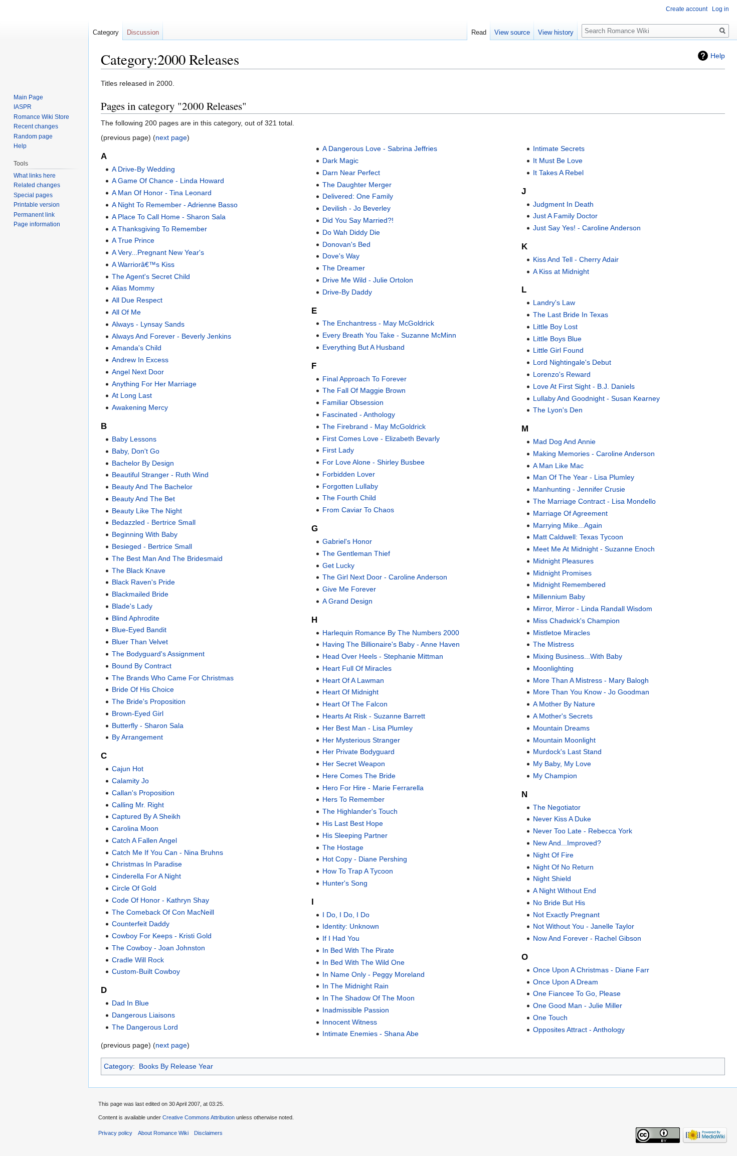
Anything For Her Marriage (154, 384)
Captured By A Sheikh (146, 816)
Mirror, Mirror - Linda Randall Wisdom (592, 609)
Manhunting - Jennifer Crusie (579, 489)
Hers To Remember (353, 799)
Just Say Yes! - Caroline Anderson (587, 228)
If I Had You (340, 938)
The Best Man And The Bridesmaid (167, 558)
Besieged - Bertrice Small (152, 546)
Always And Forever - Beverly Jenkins (171, 336)
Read (478, 32)
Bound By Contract (141, 666)
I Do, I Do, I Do (346, 915)
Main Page (28, 97)
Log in (720, 9)
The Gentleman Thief (356, 553)
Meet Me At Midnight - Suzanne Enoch (594, 549)
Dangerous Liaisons (143, 1015)
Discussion (143, 32)
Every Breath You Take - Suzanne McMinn (389, 335)
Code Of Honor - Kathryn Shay (160, 900)
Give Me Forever (349, 589)
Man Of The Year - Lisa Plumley (583, 477)
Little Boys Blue (557, 339)
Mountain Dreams (561, 728)
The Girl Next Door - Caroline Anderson (384, 577)
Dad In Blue (130, 1003)
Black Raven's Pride (143, 582)
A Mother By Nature (564, 704)
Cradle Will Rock (138, 960)
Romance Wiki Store (41, 116)
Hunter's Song (344, 883)
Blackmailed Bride (140, 594)
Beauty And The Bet (143, 499)
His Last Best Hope (352, 823)
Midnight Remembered (569, 585)
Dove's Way (340, 256)
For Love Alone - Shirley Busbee (373, 462)
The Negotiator (557, 807)
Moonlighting (553, 668)
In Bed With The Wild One (363, 962)
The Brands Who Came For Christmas (173, 678)
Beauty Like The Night (147, 511)
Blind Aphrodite (135, 618)
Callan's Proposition (143, 793)
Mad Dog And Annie (564, 442)
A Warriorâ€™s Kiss (143, 264)
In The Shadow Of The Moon (368, 998)
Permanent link (34, 214)
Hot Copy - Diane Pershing (364, 859)
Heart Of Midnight (350, 692)
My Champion (555, 776)
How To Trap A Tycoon (357, 871)
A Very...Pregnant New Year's (158, 252)
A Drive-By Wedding (143, 169)
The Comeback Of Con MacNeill (163, 912)
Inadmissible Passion (355, 1010)
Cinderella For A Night (146, 876)
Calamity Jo (130, 781)
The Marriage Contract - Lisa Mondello (594, 501)
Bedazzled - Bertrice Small (154, 522)
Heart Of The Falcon (355, 704)
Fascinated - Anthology (358, 414)
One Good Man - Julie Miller (577, 1005)
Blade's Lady (132, 606)
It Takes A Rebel (558, 173)
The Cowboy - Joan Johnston (158, 948)
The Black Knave (138, 570)
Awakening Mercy (140, 407)
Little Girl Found (558, 350)
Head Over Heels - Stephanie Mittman (382, 656)
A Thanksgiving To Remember (159, 229)
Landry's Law (554, 303)
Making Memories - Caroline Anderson (594, 454)
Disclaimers (208, 1133)
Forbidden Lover (348, 474)
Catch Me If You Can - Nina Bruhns (167, 852)
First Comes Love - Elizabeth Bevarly (381, 439)
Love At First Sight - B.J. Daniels (584, 386)
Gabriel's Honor (347, 541)
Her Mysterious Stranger (361, 740)
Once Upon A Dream (565, 982)
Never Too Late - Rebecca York (582, 831)
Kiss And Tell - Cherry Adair (576, 259)
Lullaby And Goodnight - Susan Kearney (596, 398)
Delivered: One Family (357, 196)
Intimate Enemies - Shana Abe (370, 1034)
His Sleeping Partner (355, 835)
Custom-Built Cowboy (146, 971)
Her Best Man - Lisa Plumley (367, 728)
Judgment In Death (563, 204)
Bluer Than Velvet (140, 642)
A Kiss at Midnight (561, 271)
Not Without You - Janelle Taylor (583, 926)
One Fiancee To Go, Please (577, 993)
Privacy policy (115, 1133)
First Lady (338, 450)
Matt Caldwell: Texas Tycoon (578, 537)
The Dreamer (343, 268)
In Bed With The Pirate (358, 950)
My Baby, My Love (562, 764)
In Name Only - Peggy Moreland (373, 974)
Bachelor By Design (143, 463)
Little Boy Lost (555, 327)
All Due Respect (137, 300)
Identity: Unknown (350, 926)
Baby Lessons (134, 439)
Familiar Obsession (353, 402)
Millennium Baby (559, 597)
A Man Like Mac (558, 466)
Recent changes (36, 126)
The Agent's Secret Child (151, 276)
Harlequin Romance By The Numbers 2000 (390, 633)
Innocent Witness (349, 1022)
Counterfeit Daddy (140, 924)
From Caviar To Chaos (358, 510)
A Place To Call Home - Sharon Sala (169, 217)
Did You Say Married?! (358, 220)
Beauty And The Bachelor (152, 487)
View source (512, 32)
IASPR (23, 106)
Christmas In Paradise (147, 864)
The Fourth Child (349, 498)
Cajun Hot (127, 769)
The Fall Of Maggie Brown (364, 390)
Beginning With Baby (144, 534)
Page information (37, 224)
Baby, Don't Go (135, 451)
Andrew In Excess (140, 360)
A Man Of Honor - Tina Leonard (162, 193)
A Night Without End (564, 891)
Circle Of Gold (134, 888)
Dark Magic (340, 161)
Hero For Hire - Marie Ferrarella (373, 788)
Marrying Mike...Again (567, 525)
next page (171, 137)
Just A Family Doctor (565, 216)
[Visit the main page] (44, 40)
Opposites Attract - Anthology (579, 1030)
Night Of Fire (553, 855)
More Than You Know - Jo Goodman (591, 692)
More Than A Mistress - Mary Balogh (591, 680)
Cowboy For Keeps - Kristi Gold (162, 936)
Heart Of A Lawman (353, 680)
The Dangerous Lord (145, 1027)
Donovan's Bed (346, 244)
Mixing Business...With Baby (577, 656)
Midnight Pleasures (563, 561)
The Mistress (553, 644)
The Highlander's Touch (360, 811)
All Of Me (126, 312)
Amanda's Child (136, 348)
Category (118, 1066)
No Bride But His (559, 903)
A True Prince (133, 240)
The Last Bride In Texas (570, 315)
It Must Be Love (558, 161)
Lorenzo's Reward (562, 374)
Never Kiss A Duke (562, 819)
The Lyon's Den (558, 410)
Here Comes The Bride (359, 776)
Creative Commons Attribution (198, 1117)
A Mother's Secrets (563, 716)
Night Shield (552, 879)
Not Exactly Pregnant (566, 915)
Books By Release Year (176, 1066)
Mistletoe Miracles (561, 633)
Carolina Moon (135, 828)
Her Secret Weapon (353, 764)
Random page (33, 136)
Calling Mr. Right (138, 805)
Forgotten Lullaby (350, 486)
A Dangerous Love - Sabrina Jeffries (379, 148)
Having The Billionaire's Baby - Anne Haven (391, 644)
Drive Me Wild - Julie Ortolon (367, 280)
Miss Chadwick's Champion (576, 621)
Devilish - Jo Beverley (356, 208)
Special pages (33, 195)
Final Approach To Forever (364, 379)
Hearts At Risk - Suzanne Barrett (373, 716)
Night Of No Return (563, 867)
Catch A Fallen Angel (144, 840)
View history (556, 32)
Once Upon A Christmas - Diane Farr (591, 970)
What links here (35, 175)
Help (717, 56)
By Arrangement (137, 737)
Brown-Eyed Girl (137, 713)
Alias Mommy (133, 288)
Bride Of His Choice (143, 689)
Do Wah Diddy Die (351, 232)
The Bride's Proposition (149, 701)
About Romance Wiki (163, 1133)
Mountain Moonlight (564, 740)
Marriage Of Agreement (570, 513)
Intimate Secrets (559, 148)
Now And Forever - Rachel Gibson (587, 938)
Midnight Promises (562, 573)
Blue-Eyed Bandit (139, 630)
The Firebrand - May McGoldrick (374, 426)
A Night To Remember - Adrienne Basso (175, 205)
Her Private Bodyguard (358, 752)
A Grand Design (347, 601)
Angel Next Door (138, 372)
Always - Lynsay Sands (148, 324)
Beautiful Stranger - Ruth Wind (160, 475)
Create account (686, 9)
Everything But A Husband (363, 347)
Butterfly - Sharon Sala (147, 725)
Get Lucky (338, 565)
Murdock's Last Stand (567, 752)
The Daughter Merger (357, 185)
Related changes (37, 185)
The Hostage (342, 847)
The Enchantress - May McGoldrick (378, 323)
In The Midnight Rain (355, 986)
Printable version (37, 204)
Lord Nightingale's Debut (572, 362)
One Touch (550, 1018)
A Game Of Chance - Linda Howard (168, 181)
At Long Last (132, 395)
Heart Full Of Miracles (357, 668)
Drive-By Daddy (347, 292)
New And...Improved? (567, 843)
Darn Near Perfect (351, 173)
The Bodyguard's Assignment (158, 654)
